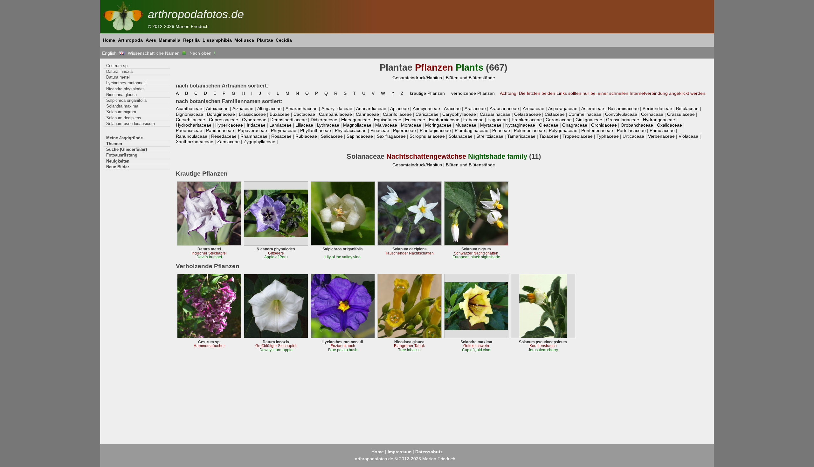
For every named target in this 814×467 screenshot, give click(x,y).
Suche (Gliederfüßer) (126, 149)
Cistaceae (555, 114)
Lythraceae (328, 125)
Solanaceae (461, 136)
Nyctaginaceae (520, 125)
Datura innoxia (119, 71)
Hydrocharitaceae (193, 125)
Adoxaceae (217, 108)
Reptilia (191, 40)
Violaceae (688, 136)
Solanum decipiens (123, 117)
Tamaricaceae (521, 136)
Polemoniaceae (529, 130)
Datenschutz (429, 451)
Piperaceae (404, 130)
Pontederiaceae (597, 130)
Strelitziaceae (489, 136)
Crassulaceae (681, 114)
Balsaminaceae (623, 108)
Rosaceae (281, 136)
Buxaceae (280, 114)
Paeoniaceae (189, 130)
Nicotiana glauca (121, 94)
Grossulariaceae (622, 119)
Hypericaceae (229, 125)
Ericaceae (415, 119)
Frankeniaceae (527, 119)
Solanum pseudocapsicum (130, 123)
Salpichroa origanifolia (126, 100)
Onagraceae (574, 125)
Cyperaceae (254, 119)
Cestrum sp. (117, 65)
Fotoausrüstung (121, 155)
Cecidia (284, 40)
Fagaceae (497, 119)
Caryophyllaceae (459, 114)
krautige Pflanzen (427, 93)
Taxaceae (549, 136)
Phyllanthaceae (315, 130)
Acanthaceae (189, 108)
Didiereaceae (324, 119)
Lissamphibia (217, 40)
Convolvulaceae (621, 114)
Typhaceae (608, 136)
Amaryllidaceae (336, 108)
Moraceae (411, 125)
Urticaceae (633, 136)
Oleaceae (548, 125)
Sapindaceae (360, 136)
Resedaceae (224, 136)
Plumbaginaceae (471, 130)
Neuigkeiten (117, 161)
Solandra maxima (122, 106)
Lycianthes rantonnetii (126, 82)
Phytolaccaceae (351, 130)
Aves (151, 40)
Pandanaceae (220, 130)
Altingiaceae (269, 108)
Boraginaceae (221, 114)
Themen (114, 143)
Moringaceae (438, 125)
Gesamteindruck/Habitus (417, 77)
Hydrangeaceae (659, 119)
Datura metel (118, 77)
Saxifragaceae (391, 136)
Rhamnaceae (253, 136)
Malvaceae (386, 125)
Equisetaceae (387, 119)
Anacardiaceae (371, 108)
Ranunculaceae (191, 136)
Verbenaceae (661, 136)
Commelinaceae (585, 114)
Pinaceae (379, 130)
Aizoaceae (242, 108)
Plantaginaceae (435, 130)
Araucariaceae (504, 108)
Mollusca (244, 40)
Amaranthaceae (302, 108)
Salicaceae (332, 136)
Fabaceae (473, 119)
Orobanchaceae (637, 125)
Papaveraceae (252, 130)
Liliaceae (304, 125)
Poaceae (501, 130)
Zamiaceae (228, 141)
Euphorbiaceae (444, 119)
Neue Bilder (117, 166)
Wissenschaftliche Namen (155, 53)
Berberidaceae (657, 108)
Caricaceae (427, 114)
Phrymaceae (283, 130)
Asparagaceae (562, 108)
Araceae (452, 108)
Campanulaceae (335, 114)
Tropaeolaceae (577, 136)
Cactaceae (304, 114)
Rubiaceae (306, 136)
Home (109, 40)
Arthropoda (130, 40)
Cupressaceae (223, 119)
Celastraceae (527, 114)
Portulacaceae (631, 130)
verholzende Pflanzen (473, 93)
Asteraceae (592, 108)
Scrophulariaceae (427, 136)
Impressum (399, 451)
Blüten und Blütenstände (470, 77)
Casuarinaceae (495, 114)
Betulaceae (687, 108)
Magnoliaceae (357, 125)
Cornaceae (652, 114)
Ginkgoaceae (589, 119)
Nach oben (201, 53)
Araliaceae (475, 108)
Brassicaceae (252, 114)
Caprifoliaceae (397, 114)
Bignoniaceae (189, 114)
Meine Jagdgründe (124, 138)
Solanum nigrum (121, 111)
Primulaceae (662, 130)
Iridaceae (256, 125)
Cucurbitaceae (190, 119)
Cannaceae (367, 114)
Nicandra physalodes (125, 89)
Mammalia (169, 40)
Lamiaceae (280, 125)
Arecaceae (533, 108)
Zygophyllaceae (259, 141)
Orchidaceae (604, 125)
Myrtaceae (490, 125)
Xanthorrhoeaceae (194, 141)
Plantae (265, 40)
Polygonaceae (563, 130)
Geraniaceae (559, 119)
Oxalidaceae (669, 125)
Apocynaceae (426, 108)
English (110, 53)
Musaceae (465, 125)
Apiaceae (399, 108)
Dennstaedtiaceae (288, 119)
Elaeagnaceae (355, 119)
